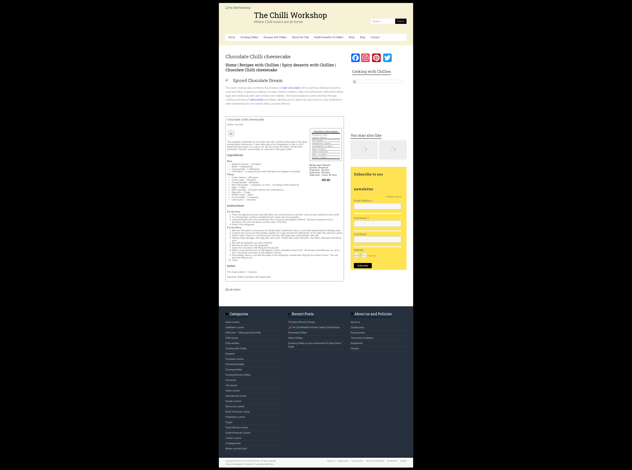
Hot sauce (230, 380)
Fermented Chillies (234, 364)
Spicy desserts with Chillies (308, 65)
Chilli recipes (231, 338)
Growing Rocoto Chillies (237, 374)
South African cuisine (236, 427)
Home (231, 37)
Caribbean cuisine (234, 327)
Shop (352, 37)
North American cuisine (237, 411)
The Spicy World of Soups (301, 322)
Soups (228, 422)
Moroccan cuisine (234, 406)
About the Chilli (300, 37)
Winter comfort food (236, 448)
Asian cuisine (232, 322)
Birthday (359, 250)
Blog (362, 37)
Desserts (230, 353)
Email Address (363, 201)
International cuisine (235, 396)
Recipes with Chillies (275, 37)
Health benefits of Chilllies (328, 37)
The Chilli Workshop (290, 15)
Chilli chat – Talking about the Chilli (243, 332)
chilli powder (256, 99)
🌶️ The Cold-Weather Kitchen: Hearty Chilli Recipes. (314, 327)
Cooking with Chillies (236, 348)
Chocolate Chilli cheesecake (251, 69)
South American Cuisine (237, 432)
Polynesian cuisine (235, 417)
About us (355, 322)
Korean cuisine (233, 401)
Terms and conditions (362, 338)
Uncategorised (233, 443)
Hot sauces (231, 385)
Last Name (360, 234)
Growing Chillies (249, 37)
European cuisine (234, 359)
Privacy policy (358, 332)
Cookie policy (358, 327)
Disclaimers (357, 343)
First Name (361, 218)
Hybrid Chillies (295, 338)
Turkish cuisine (233, 438)
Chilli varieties (232, 343)
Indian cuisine (232, 390)
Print (328, 180)
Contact (375, 37)
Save (324, 180)
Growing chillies (233, 369)
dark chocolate (291, 87)
